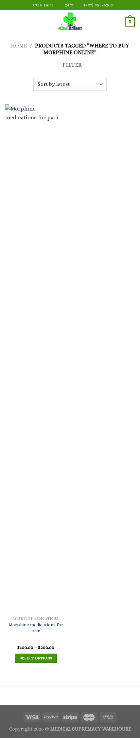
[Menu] (9, 22)
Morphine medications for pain (35, 627)
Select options (36, 658)
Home (19, 45)
